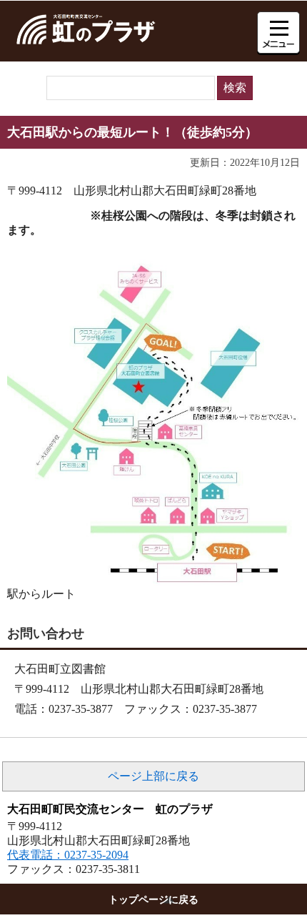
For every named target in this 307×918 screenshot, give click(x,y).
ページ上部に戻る (153, 776)
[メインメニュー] (278, 32)
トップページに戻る (153, 899)
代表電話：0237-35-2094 (68, 855)
